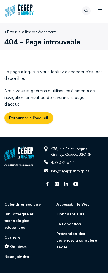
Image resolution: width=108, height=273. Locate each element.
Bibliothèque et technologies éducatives (18, 220)
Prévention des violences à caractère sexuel (76, 240)
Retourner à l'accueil (28, 117)
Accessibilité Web (73, 204)
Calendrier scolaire (22, 204)
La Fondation (68, 223)
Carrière (12, 237)
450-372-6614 (63, 162)
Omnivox (18, 246)
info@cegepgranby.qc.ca (70, 171)
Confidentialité (70, 213)
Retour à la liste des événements (32, 32)
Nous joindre (16, 256)
